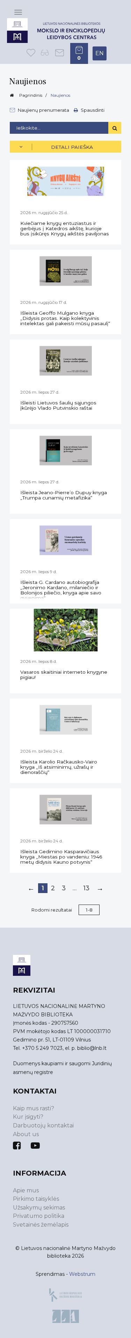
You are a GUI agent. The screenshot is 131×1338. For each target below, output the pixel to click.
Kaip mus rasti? (33, 1108)
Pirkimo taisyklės (36, 1199)
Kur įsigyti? (28, 1116)
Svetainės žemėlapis (40, 1224)
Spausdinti (92, 109)
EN (99, 53)
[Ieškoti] (114, 128)
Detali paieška (72, 147)
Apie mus (26, 1190)
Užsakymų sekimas (39, 1207)
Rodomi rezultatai (51, 909)
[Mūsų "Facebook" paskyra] (17, 1145)
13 (86, 888)
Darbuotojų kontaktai (43, 1125)
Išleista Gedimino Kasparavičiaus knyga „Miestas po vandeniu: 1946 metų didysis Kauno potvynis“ (61, 857)
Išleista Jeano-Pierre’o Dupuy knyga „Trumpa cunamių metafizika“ (63, 495)
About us (26, 1134)
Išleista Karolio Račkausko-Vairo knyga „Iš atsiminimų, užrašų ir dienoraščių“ (58, 767)
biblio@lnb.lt (92, 1048)
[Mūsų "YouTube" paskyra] (35, 1145)
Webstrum (82, 1274)
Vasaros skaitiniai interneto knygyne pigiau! (63, 674)
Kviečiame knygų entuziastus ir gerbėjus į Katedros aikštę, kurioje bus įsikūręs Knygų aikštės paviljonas (64, 228)
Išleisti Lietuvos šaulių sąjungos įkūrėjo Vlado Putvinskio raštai (58, 405)
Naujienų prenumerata (43, 110)
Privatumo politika (38, 1216)
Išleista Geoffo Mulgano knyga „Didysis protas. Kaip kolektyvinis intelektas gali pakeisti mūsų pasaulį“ (65, 318)
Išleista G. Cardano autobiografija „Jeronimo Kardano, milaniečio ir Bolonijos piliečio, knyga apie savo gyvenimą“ (60, 590)
